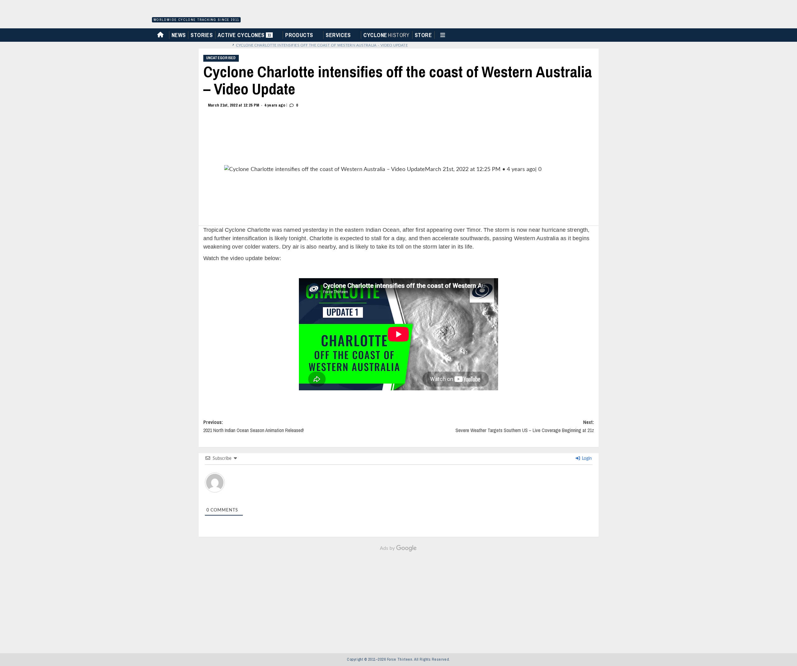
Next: (524, 426)
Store (423, 35)
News (179, 35)
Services (338, 35)
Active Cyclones (245, 36)
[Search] (643, 34)
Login (586, 458)
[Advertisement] (398, 599)
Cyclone (386, 35)
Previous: (253, 426)
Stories (202, 35)
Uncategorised (221, 57)
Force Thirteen (195, 11)
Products (299, 35)
